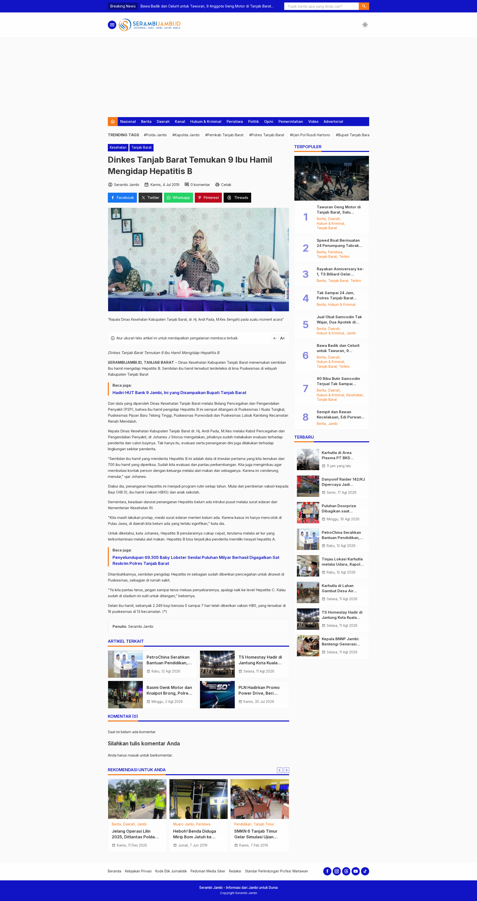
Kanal (180, 121)
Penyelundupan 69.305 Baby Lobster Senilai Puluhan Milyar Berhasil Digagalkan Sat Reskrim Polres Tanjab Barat (196, 560)
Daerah (163, 121)
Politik (253, 121)
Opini (268, 121)
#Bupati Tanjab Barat (353, 135)
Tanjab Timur (209, 824)
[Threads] (346, 871)
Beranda (114, 871)
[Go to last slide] (279, 770)
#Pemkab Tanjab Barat (224, 135)
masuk (133, 755)
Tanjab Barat (141, 147)
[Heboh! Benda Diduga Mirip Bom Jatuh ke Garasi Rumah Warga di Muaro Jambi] (144, 799)
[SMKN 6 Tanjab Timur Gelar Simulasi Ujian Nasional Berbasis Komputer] (205, 799)
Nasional (128, 121)
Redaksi (235, 871)
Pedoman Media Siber (208, 871)
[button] (364, 6)
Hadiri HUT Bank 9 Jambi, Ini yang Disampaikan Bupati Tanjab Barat (179, 392)
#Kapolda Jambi (185, 135)
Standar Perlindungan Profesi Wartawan (276, 871)
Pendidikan (188, 824)
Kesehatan (118, 147)
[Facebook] (327, 871)
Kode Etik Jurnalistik (171, 871)
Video (313, 121)
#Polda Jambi (155, 135)
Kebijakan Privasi (138, 871)
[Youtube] (356, 871)
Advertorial (333, 121)
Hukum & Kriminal (205, 121)
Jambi (351, 333)
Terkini (269, 829)
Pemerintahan (290, 121)
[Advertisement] (238, 75)
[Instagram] (337, 871)
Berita (146, 121)
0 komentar (200, 184)
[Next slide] (286, 770)
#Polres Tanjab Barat (266, 135)
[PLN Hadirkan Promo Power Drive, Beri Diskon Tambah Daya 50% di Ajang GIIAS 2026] (217, 694)
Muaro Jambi (129, 824)
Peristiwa (235, 121)
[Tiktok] (365, 871)
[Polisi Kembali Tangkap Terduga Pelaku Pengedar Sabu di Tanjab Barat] (267, 799)
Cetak (226, 184)
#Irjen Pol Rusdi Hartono (310, 135)
